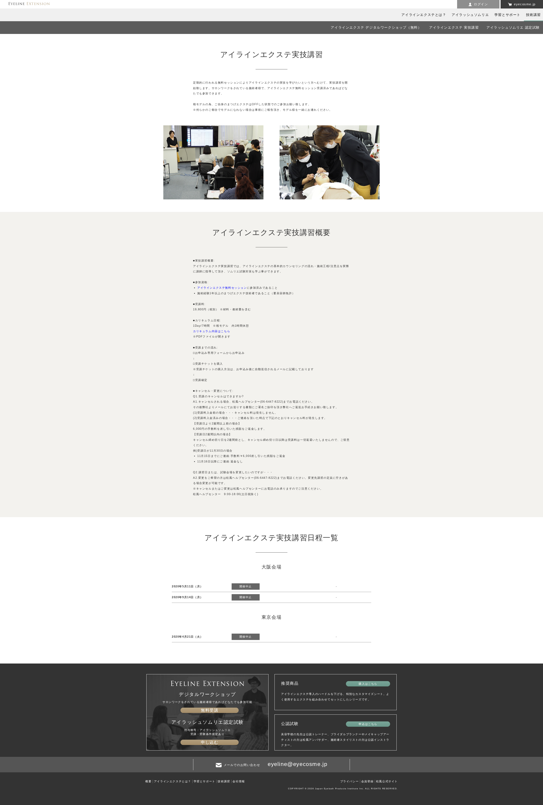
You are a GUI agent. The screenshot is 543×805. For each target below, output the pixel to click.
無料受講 (209, 710)
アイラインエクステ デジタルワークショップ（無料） (376, 27)
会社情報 (238, 781)
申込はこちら (368, 724)
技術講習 (224, 781)
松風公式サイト (387, 781)
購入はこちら (368, 683)
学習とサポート (204, 781)
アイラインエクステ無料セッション (222, 287)
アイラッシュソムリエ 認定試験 (513, 27)
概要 (148, 781)
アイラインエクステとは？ (172, 781)
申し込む (209, 742)
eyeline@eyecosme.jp (297, 764)
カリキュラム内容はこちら (211, 331)
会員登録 (367, 781)
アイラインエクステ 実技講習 (454, 27)
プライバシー (349, 781)
